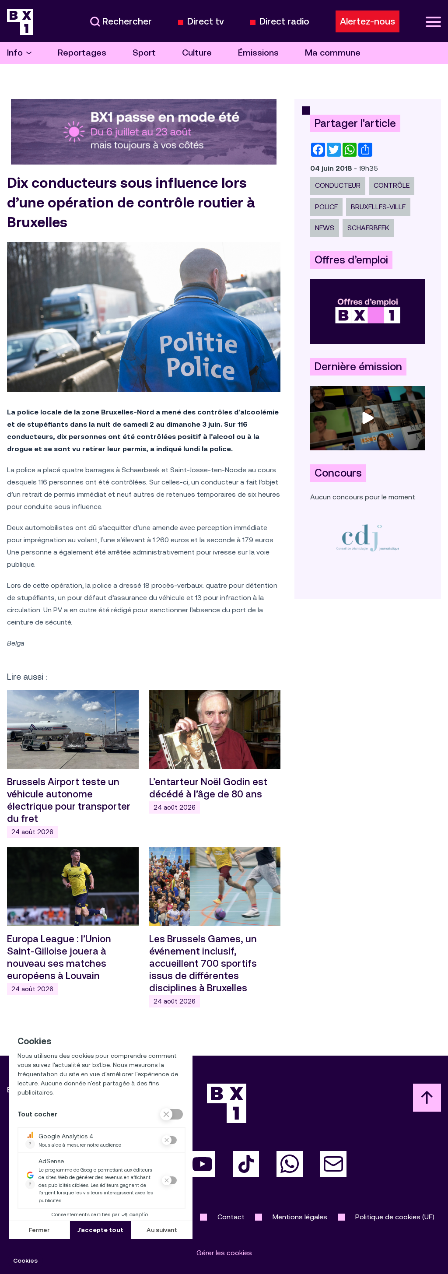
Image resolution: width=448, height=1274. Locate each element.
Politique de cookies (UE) (394, 1217)
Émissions (258, 52)
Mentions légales (300, 1217)
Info (15, 52)
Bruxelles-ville (378, 207)
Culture (197, 52)
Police (326, 207)
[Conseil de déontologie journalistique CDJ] (368, 537)
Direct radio (284, 21)
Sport (144, 52)
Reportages (82, 52)
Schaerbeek (368, 228)
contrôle (392, 185)
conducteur (337, 185)
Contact (231, 1217)
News (324, 228)
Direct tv (205, 21)
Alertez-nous (367, 21)
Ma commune (332, 52)
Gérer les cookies (224, 1253)
